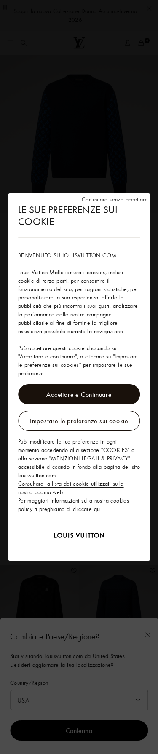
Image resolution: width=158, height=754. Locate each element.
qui (97, 509)
